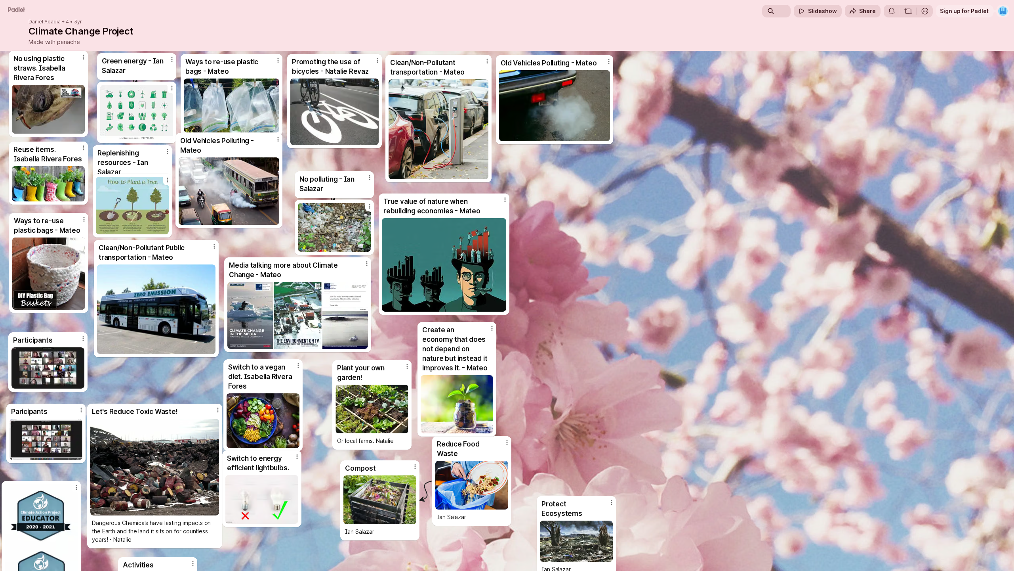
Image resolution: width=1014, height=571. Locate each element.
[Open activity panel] (892, 11)
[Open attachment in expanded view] (47, 368)
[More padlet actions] (925, 11)
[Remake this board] (908, 11)
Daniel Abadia (45, 22)
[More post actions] (83, 338)
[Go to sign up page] (1003, 11)
